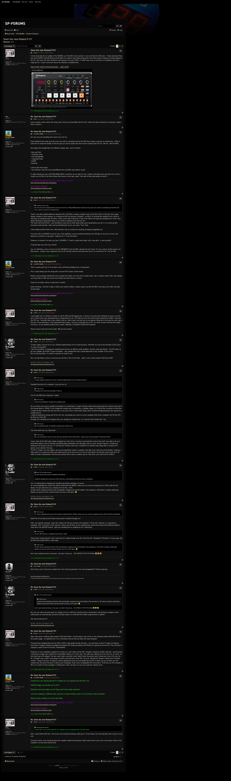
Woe (7, 116)
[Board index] (15, 23)
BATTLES (24, 2)
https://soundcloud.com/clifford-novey (40, 576)
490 (10, 352)
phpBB (57, 765)
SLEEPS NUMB (10, 137)
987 (10, 575)
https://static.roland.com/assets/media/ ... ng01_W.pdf (50, 67)
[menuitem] (16, 30)
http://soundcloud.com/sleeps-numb (41, 188)
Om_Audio (9, 571)
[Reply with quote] (120, 50)
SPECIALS (38, 2)
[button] (122, 46)
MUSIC (31, 2)
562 (10, 61)
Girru (7, 57)
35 (10, 120)
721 (10, 141)
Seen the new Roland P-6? (17, 39)
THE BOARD (16, 2)
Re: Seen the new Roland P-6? (43, 116)
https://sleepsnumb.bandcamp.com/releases (44, 182)
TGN (12, 42)
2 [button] (119, 46)
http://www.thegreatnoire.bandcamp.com (42, 364)
